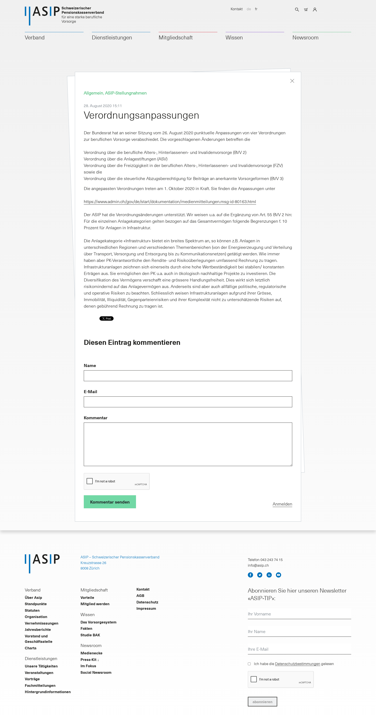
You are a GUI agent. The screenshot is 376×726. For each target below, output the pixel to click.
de (249, 9)
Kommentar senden (110, 502)
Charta (30, 648)
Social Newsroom (96, 672)
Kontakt (237, 9)
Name (90, 365)
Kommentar (95, 417)
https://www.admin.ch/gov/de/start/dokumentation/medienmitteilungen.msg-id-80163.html (170, 201)
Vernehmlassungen (41, 623)
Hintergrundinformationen (48, 691)
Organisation (36, 616)
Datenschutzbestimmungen (297, 663)
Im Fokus (88, 666)
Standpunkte (36, 603)
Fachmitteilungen (40, 685)
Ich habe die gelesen (294, 663)
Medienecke (91, 653)
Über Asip (33, 597)
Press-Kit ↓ (90, 659)
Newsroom (305, 37)
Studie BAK (90, 635)
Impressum (146, 608)
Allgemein (93, 92)
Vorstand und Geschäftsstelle (38, 638)
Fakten (86, 628)
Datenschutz (147, 602)
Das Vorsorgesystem (98, 622)
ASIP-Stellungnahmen (126, 92)
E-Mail (90, 391)
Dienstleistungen (112, 37)
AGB (140, 595)
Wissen (234, 37)
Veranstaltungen (39, 672)
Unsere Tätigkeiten (41, 666)
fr (256, 9)
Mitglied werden (95, 603)
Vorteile (87, 597)
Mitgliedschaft (176, 37)
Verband (35, 37)
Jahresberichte (38, 629)
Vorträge (32, 679)
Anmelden (282, 503)
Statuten (32, 610)
